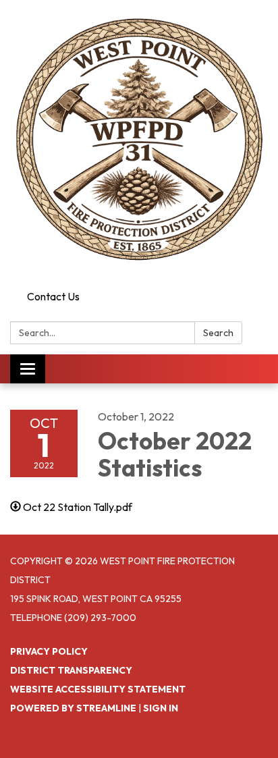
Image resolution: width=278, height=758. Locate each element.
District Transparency (71, 670)
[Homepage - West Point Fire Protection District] (139, 142)
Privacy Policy (49, 651)
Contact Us (53, 296)
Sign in (160, 708)
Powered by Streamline (73, 708)
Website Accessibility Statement (98, 689)
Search (218, 333)
